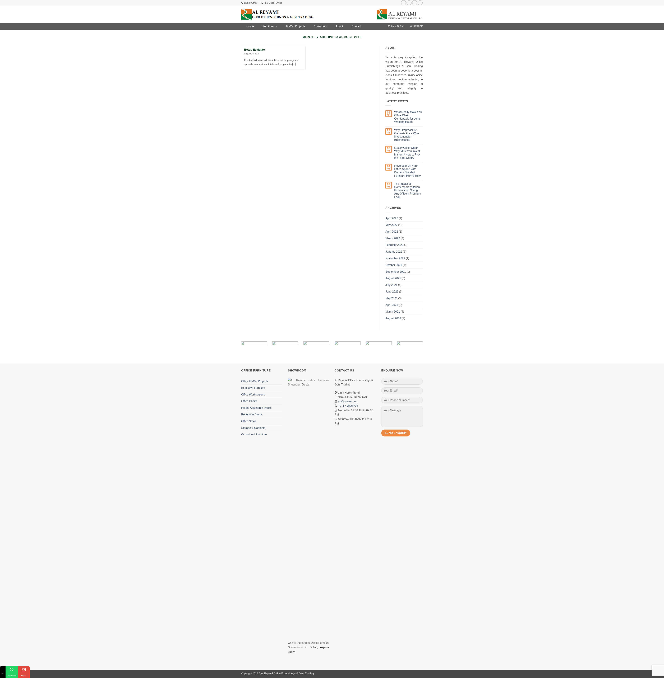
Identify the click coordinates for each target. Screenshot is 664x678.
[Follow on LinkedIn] (420, 2)
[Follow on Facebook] (403, 2)
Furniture (268, 26)
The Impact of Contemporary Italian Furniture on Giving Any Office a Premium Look (407, 190)
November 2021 (395, 258)
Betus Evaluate (254, 49)
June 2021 (391, 291)
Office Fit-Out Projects (254, 381)
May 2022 (391, 224)
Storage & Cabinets (253, 427)
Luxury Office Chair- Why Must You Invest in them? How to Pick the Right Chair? (407, 152)
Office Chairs (249, 401)
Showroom (320, 26)
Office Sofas (248, 421)
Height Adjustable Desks (256, 407)
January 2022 (393, 251)
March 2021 (392, 311)
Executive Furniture (253, 387)
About (339, 26)
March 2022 (392, 238)
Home (250, 26)
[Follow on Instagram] (409, 2)
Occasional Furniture (254, 434)
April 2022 (391, 231)
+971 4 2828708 (348, 405)
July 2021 (391, 285)
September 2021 (395, 271)
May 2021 (391, 298)
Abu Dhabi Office (273, 2)
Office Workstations (253, 394)
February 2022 (394, 244)
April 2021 (391, 305)
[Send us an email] (414, 2)
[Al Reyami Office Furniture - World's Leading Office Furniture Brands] (277, 14)
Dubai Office (251, 2)
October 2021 (393, 264)
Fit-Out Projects (295, 26)
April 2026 (391, 218)
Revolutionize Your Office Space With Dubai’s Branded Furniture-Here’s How (407, 170)
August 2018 (393, 318)
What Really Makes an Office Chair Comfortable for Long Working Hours (408, 117)
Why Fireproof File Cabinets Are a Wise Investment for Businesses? (406, 135)
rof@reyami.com (348, 401)
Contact (356, 26)
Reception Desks (251, 414)
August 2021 (393, 278)
